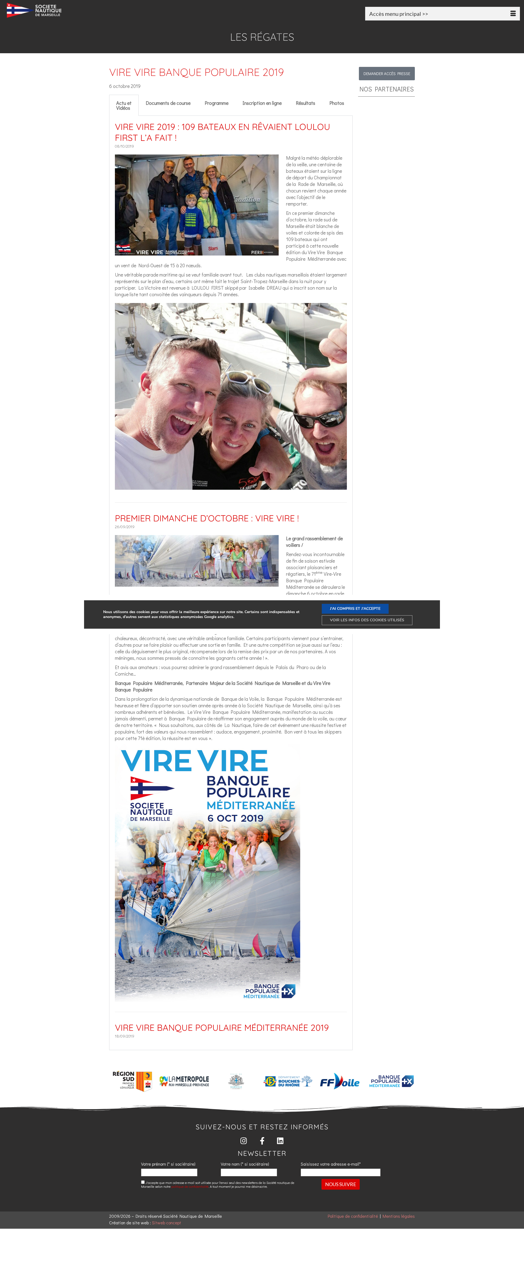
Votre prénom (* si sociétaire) (168, 1164)
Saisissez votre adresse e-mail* (331, 1164)
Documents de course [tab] (168, 103)
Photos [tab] (336, 103)
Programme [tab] (216, 103)
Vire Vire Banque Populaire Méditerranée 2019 (222, 1027)
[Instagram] (244, 1140)
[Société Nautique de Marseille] (89, 10)
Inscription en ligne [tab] (262, 103)
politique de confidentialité (190, 1186)
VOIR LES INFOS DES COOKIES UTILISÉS (367, 620)
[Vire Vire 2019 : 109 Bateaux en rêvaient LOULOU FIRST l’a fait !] (197, 252)
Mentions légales (399, 1216)
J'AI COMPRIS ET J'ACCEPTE (355, 608)
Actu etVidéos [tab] (124, 105)
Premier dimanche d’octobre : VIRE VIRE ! (207, 518)
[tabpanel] (231, 583)
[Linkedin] (280, 1140)
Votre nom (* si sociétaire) (245, 1164)
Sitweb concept (166, 1222)
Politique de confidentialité (353, 1216)
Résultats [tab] (305, 103)
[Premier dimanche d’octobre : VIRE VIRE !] (197, 583)
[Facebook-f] (262, 1140)
